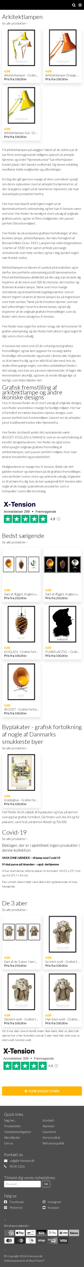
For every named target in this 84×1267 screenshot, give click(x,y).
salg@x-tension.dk (22, 1160)
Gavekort (49, 1132)
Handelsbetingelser (17, 1132)
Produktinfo (12, 1126)
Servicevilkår (52, 1137)
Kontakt (48, 1120)
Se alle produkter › (15, 23)
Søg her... (10, 1120)
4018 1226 (17, 1166)
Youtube (53, 1207)
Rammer (49, 1126)
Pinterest (16, 1207)
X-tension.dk (34, 1256)
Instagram (54, 1202)
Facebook (17, 1202)
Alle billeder (12, 1137)
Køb (7, 71)
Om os (8, 1143)
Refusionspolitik (53, 1143)
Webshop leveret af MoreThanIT (24, 1260)
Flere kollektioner (43, 1091)
